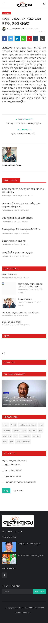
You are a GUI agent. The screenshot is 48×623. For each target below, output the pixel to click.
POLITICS (7, 436)
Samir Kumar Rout (24, 302)
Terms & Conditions (23, 612)
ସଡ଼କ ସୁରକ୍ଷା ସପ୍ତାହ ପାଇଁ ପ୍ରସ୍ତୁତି (18, 218)
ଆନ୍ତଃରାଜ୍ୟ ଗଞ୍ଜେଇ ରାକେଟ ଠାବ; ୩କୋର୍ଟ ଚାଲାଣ (20, 312)
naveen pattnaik (23, 442)
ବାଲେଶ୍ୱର (6, 13)
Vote (6, 491)
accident (6, 430)
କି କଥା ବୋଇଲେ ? (25, 299)
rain (41, 425)
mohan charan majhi (28, 425)
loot (5, 442)
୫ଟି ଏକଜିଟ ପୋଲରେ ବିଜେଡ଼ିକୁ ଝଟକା (31, 556)
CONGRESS (25, 436)
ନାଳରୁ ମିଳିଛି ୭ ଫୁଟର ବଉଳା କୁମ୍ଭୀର (17, 252)
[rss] (4, 575)
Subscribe (39, 591)
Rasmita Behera (7, 210)
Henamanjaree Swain (15, 28)
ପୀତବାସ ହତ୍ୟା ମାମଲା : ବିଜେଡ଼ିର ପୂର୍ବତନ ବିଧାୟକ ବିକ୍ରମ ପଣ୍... (30, 285)
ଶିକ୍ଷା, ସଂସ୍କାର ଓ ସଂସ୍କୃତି (12, 322)
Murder (32, 430)
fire (11, 442)
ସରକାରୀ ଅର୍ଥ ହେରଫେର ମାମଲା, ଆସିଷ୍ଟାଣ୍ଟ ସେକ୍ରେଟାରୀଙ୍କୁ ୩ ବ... (21, 205)
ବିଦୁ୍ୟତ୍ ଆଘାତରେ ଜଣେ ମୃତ (14, 241)
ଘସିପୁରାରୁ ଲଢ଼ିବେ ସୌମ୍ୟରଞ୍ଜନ (29, 544)
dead (5, 425)
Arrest (13, 425)
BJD (40, 430)
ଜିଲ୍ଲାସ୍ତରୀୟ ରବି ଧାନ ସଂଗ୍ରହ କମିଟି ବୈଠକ (21, 229)
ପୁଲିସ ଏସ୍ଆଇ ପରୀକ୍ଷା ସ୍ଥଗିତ (24, 133)
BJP (15, 436)
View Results (18, 491)
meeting (36, 436)
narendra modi (20, 430)
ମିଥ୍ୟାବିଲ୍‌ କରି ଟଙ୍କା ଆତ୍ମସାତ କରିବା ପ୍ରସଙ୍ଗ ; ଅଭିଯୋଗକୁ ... (23, 190)
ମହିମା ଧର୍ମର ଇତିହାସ (9, 274)
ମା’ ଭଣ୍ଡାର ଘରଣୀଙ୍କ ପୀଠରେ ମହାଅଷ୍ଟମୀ (24, 123)
